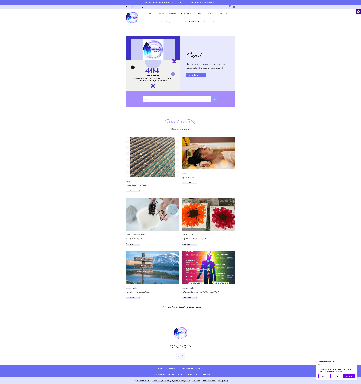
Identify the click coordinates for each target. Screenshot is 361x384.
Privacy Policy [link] (223, 381)
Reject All (336, 376)
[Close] (355, 360)
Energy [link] (128, 181)
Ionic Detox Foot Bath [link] (134, 239)
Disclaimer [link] (196, 381)
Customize (324, 376)
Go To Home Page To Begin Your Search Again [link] (180, 307)
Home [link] (150, 13)
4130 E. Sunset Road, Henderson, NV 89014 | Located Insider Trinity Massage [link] (181, 374)
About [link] (160, 13)
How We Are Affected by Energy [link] (138, 292)
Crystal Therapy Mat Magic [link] (136, 185)
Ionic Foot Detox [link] (139, 234)
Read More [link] (130, 190)
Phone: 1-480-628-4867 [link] (166, 368)
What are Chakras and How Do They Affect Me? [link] (200, 292)
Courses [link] (210, 13)
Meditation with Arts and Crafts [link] (194, 239)
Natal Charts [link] (186, 13)
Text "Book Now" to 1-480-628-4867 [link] (202, 2)
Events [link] (199, 13)
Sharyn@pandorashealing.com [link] (136, 7)
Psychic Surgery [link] (187, 177)
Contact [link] (222, 13)
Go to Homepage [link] (196, 75)
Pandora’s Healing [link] (143, 381)
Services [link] (172, 13)
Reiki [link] (184, 173)
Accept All (349, 376)
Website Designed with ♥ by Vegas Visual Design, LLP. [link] (171, 381)
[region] (336, 369)
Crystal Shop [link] (165, 22)
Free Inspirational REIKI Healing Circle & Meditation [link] (196, 22)
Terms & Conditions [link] (209, 381)
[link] (358, 11)
